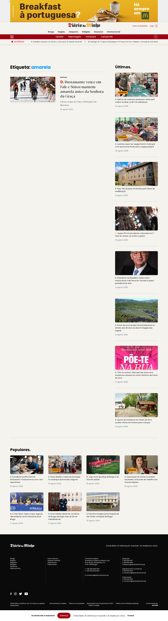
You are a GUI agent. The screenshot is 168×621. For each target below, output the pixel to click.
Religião (86, 31)
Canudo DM (107, 36)
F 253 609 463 (127, 579)
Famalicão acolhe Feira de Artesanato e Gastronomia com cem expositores (26, 459)
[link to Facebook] (11, 594)
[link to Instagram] (15, 594)
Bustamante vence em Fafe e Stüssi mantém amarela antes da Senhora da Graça (45, 78)
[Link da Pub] (84, 11)
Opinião (59, 36)
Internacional (113, 31)
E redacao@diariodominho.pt (133, 564)
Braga (51, 31)
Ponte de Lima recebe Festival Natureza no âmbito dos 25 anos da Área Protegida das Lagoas (136, 302)
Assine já (64, 615)
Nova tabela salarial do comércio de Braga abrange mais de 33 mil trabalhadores (63, 496)
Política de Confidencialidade (127, 603)
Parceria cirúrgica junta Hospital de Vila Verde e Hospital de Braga (102, 496)
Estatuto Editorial (54, 560)
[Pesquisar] (156, 37)
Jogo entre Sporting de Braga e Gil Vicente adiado (102, 458)
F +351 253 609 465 (92, 571)
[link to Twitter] (20, 594)
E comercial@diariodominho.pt (97, 575)
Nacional (98, 31)
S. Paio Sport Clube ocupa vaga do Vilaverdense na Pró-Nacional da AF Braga (26, 496)
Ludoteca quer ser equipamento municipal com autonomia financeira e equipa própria (136, 121)
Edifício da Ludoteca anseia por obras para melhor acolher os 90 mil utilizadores (136, 75)
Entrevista (91, 36)
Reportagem (74, 36)
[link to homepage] (84, 25)
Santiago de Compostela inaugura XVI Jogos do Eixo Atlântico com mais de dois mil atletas (106, 41)
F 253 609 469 (127, 562)
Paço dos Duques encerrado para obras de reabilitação (135, 165)
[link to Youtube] (26, 594)
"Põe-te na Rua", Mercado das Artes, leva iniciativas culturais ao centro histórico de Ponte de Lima (136, 350)
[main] (84, 294)
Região (61, 31)
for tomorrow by (152, 604)
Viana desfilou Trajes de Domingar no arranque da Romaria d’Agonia (61, 459)
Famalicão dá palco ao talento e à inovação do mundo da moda (37, 41)
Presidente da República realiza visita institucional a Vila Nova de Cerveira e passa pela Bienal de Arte (134, 255)
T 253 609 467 (127, 560)
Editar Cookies (94, 605)
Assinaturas (52, 562)
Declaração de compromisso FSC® (100, 603)
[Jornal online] (23, 27)
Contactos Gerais (91, 559)
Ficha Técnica (53, 559)
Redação (126, 559)
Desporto (73, 31)
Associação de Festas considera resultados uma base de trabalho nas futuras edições (141, 459)
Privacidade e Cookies (58, 603)
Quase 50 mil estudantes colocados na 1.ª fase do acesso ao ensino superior (136, 209)
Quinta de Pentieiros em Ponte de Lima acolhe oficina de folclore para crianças (135, 396)
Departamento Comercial (132, 569)
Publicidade (52, 564)
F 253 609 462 (127, 571)
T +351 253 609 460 (92, 569)
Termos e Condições (76, 603)
